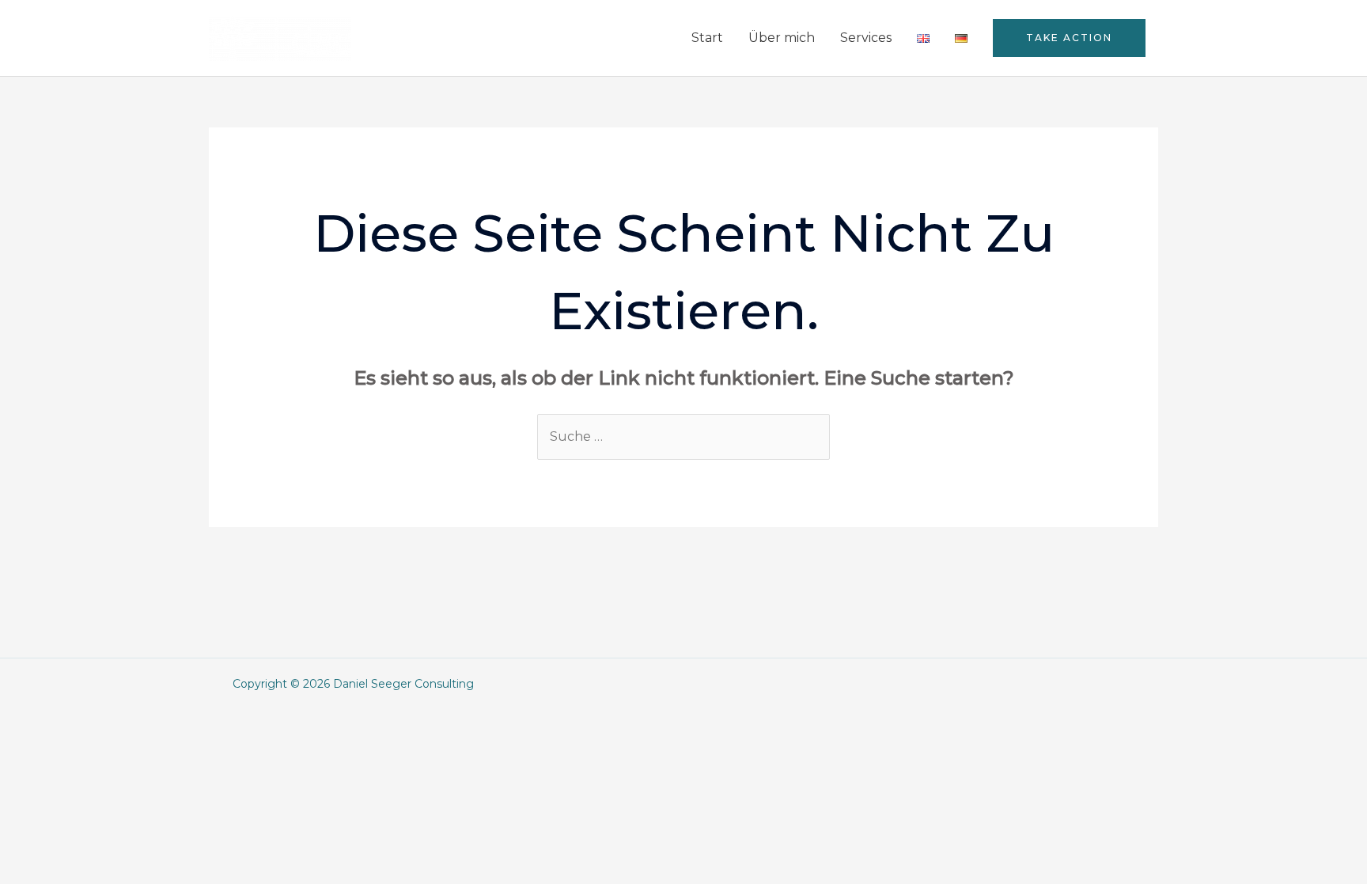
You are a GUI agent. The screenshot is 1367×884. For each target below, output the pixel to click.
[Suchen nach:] (683, 436)
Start (707, 37)
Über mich (781, 37)
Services (866, 37)
